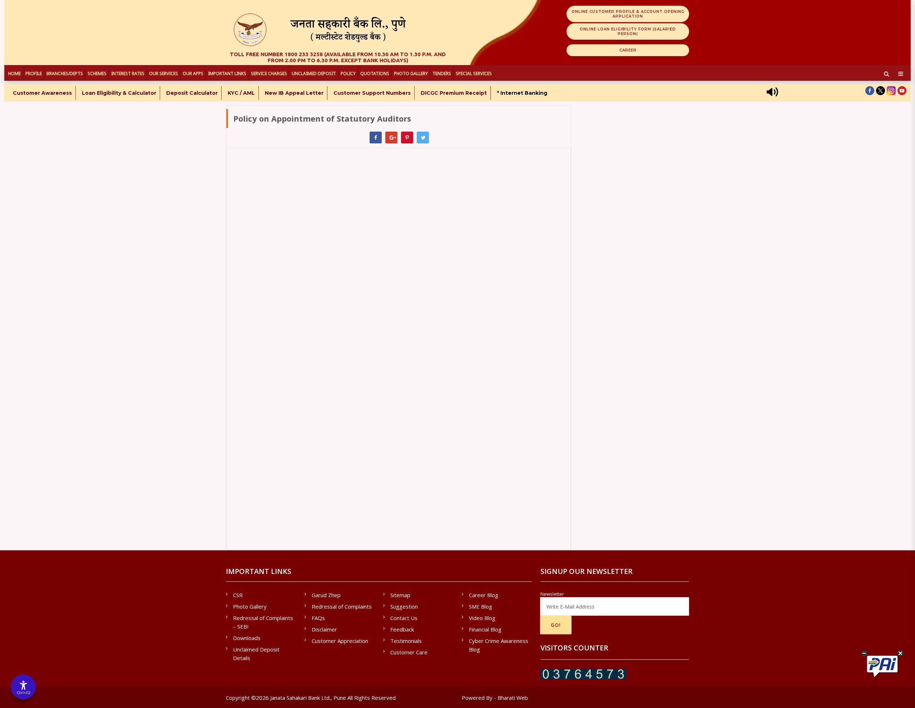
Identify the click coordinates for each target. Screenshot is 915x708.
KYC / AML (241, 93)
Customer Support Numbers (372, 93)
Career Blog (483, 595)
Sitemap (400, 595)
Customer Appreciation (340, 640)
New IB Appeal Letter (294, 93)
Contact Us (403, 617)
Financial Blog (485, 629)
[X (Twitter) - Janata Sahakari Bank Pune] (880, 90)
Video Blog (482, 617)
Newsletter (552, 594)
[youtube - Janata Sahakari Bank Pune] (901, 90)
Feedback (402, 629)
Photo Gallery (411, 73)
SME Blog (480, 606)
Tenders (441, 73)
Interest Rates (127, 73)
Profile (33, 73)
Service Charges (269, 73)
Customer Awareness (42, 93)
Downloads (247, 637)
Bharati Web (513, 697)
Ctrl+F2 (23, 692)
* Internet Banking (522, 93)
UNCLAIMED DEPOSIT (314, 73)
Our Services (163, 73)
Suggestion (404, 606)
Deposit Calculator (192, 93)
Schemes (97, 73)
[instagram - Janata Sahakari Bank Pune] (891, 90)
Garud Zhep (326, 595)
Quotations (374, 73)
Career (628, 50)
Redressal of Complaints (342, 606)
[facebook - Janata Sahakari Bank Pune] (869, 90)
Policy (348, 73)
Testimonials (406, 640)
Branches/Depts (64, 73)
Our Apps (193, 73)
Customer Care (408, 652)
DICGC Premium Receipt (454, 93)
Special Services (474, 73)
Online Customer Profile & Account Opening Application (628, 14)
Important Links (227, 73)
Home (14, 73)
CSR (238, 595)
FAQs (318, 617)
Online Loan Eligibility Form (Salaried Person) (628, 31)
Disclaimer (324, 629)
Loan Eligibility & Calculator (119, 93)
